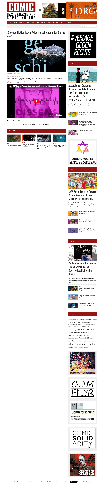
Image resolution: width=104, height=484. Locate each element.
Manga (76, 335)
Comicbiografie (87, 322)
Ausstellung (78, 319)
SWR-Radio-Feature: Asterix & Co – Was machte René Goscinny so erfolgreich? (82, 195)
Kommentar (51, 22)
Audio (62, 22)
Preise (91, 338)
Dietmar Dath (16, 120)
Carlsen (71, 322)
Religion (69, 341)
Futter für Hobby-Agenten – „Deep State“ (28, 145)
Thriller (80, 347)
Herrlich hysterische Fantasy (14, 145)
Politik (86, 338)
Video (57, 22)
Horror (70, 332)
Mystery (84, 335)
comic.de (12, 76)
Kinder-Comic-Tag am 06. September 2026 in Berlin (88, 113)
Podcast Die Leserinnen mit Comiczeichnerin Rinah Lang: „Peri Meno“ (87, 229)
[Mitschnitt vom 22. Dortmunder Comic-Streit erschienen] (73, 307)
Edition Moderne (72, 326)
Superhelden (73, 347)
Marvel (80, 335)
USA (83, 347)
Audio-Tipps (72, 169)
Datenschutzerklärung (83, 482)
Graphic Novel (85, 329)
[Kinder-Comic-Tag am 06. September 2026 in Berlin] (73, 116)
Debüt (89, 324)
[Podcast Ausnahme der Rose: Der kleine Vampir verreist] (73, 215)
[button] (67, 10)
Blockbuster (94, 319)
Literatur (71, 335)
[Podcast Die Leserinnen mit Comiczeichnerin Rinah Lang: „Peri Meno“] (73, 231)
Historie (94, 330)
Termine (71, 63)
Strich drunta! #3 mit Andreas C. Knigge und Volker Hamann (87, 220)
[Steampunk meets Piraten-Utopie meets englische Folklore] (44, 141)
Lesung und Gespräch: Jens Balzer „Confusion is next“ (87, 296)
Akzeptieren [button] (73, 482)
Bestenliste (69, 22)
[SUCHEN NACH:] (88, 26)
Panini (81, 338)
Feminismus (89, 326)
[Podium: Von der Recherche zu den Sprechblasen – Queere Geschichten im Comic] (82, 260)
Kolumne (43, 22)
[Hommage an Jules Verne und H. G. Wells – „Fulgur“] (59, 141)
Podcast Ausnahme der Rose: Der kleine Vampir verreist (87, 212)
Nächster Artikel (44, 124)
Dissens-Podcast (38, 80)
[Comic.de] (21, 10)
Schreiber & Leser (89, 341)
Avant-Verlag (87, 319)
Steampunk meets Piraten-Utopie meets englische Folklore (43, 146)
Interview (21, 22)
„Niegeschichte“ (12, 82)
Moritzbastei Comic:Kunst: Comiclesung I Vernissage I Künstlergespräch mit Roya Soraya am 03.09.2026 (87, 123)
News (28, 22)
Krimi (87, 333)
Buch (37, 22)
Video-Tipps (72, 241)
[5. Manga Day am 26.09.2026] (73, 134)
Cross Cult (80, 324)
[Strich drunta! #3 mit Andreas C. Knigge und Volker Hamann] (73, 223)
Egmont (79, 326)
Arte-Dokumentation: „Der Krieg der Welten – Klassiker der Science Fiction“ (87, 288)
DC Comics (86, 324)
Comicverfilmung (72, 324)
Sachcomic (82, 341)
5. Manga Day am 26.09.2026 (86, 131)
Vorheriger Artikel (30, 124)
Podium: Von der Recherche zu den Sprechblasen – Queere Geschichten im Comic (82, 268)
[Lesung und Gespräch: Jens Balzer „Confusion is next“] (73, 298)
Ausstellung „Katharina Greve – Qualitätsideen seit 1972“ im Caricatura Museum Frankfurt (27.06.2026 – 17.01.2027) (82, 92)
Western (86, 347)
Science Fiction (25, 120)
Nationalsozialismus (73, 338)
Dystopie (93, 324)
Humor (76, 332)
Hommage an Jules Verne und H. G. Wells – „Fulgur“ (59, 146)
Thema (15, 22)
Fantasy (83, 327)
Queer (93, 338)
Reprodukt (76, 341)
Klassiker (82, 332)
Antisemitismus (71, 319)
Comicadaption (78, 322)
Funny (93, 326)
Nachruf (87, 335)
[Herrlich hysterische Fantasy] (14, 141)
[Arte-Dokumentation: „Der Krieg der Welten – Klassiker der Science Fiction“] (73, 290)
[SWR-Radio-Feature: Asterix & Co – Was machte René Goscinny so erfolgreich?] (82, 188)
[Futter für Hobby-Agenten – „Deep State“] (29, 140)
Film (33, 22)
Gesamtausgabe (73, 330)
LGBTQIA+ (91, 332)
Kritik (9, 22)
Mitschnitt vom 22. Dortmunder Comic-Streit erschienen (86, 304)
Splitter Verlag (88, 344)
